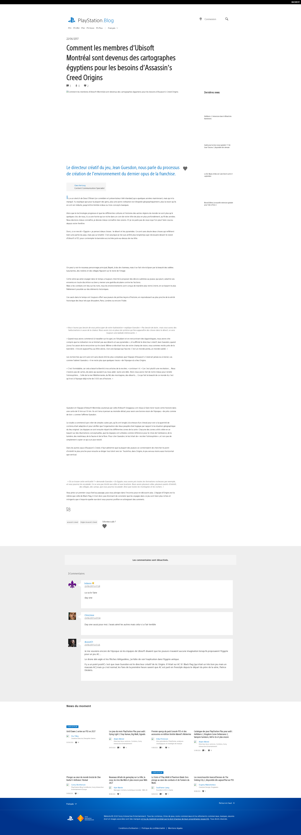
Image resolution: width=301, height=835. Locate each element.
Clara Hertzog (79, 185)
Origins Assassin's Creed (88, 522)
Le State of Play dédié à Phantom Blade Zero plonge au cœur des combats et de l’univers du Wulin (170, 780)
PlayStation (96, 20)
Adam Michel (119, 739)
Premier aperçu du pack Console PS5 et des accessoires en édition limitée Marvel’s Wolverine (171, 732)
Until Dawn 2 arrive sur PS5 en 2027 (80, 731)
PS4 (83, 28)
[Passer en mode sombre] (200, 19)
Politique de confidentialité (153, 828)
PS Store (90, 28)
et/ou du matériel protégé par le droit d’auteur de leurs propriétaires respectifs (175, 819)
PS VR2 (76, 28)
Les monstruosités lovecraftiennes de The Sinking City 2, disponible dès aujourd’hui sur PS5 (214, 778)
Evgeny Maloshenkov (207, 785)
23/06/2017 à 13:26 (92, 644)
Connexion (210, 19)
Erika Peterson (162, 739)
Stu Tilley (75, 736)
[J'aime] (76, 742)
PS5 (69, 28)
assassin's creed (72, 522)
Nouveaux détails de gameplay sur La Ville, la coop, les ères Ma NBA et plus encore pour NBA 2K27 (128, 780)
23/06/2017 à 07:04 (92, 618)
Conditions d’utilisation (128, 828)
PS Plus (99, 28)
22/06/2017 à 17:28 (92, 586)
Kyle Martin (118, 787)
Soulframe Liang (162, 787)
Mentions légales (175, 828)
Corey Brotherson (78, 785)
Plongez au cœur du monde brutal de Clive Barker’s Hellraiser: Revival (83, 778)
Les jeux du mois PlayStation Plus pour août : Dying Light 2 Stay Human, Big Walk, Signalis (127, 732)
